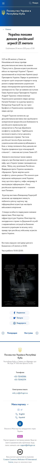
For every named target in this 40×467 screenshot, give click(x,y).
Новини (8, 29)
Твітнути (20, 318)
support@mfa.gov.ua (27, 445)
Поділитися (21, 313)
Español (22, 417)
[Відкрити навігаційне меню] (3, 3)
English (22, 414)
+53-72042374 (20, 380)
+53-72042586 (20, 377)
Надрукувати (21, 323)
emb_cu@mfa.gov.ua (20, 393)
